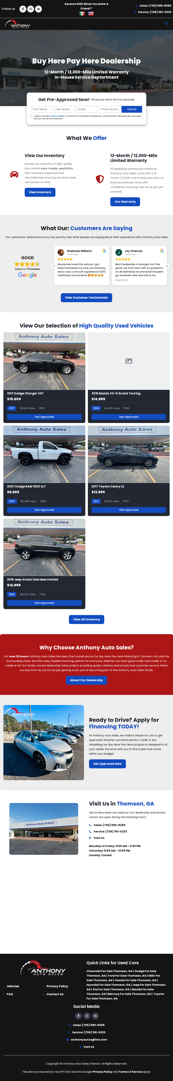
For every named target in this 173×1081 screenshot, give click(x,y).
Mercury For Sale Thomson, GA (129, 994)
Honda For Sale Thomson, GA (135, 980)
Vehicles (13, 986)
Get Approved (44, 417)
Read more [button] (121, 280)
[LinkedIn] (38, 9)
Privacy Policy (58, 116)
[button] (166, 266)
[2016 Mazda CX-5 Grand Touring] (129, 377)
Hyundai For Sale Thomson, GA (108, 985)
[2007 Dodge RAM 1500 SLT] (44, 471)
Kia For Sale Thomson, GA (111, 989)
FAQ (10, 994)
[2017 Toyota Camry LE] (129, 471)
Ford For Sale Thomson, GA (127, 976)
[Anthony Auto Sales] (17, 24)
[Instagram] (30, 9)
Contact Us (55, 994)
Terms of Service (131, 1072)
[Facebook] (22, 9)
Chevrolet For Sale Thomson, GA (109, 971)
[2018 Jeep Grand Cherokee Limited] (44, 564)
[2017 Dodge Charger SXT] (44, 377)
